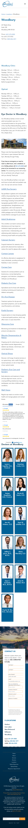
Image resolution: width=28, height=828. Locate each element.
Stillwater (8, 732)
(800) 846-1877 (11, 39)
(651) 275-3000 (10, 34)
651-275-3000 (20, 166)
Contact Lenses (7, 254)
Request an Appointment (14, 768)
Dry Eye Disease (8, 297)
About (14, 755)
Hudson (7, 724)
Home (3, 14)
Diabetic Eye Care (8, 283)
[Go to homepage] (7, 4)
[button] (25, 4)
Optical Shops (7, 354)
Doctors (14, 760)
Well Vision (5, 390)
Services (14, 758)
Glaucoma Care (7, 324)
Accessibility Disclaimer (16, 793)
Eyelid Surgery (7, 311)
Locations (9, 14)
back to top (14, 823)
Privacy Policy (6, 793)
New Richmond (10, 729)
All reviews (7, 404)
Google (19, 404)
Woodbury (8, 734)
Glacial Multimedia (18, 790)
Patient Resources (14, 764)
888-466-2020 (13, 743)
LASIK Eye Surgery (9, 189)
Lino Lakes (8, 727)
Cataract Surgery (8, 240)
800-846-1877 (14, 741)
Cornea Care (6, 267)
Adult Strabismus (8, 219)
